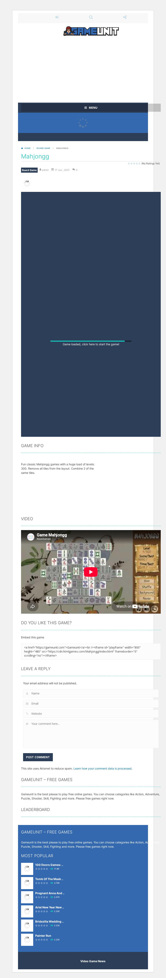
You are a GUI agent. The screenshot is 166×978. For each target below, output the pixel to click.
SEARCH (91, 17)
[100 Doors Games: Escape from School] (27, 912)
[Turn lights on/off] (74, 476)
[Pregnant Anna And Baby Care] (27, 941)
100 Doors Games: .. (49, 908)
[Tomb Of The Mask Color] (27, 926)
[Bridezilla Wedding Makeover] (27, 969)
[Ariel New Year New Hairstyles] (27, 955)
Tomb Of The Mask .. (49, 923)
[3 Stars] (134, 163)
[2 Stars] (131, 163)
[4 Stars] (137, 163)
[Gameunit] (91, 30)
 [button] (101, 475)
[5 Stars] (139, 163)
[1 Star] (129, 163)
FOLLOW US (125, 17)
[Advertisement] (91, 67)
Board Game (43, 148)
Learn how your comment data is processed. (102, 812)
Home (27, 148)
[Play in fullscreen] (90, 476)
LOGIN (57, 17)
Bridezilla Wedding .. (49, 965)
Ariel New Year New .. (49, 951)
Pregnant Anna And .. (49, 937)
